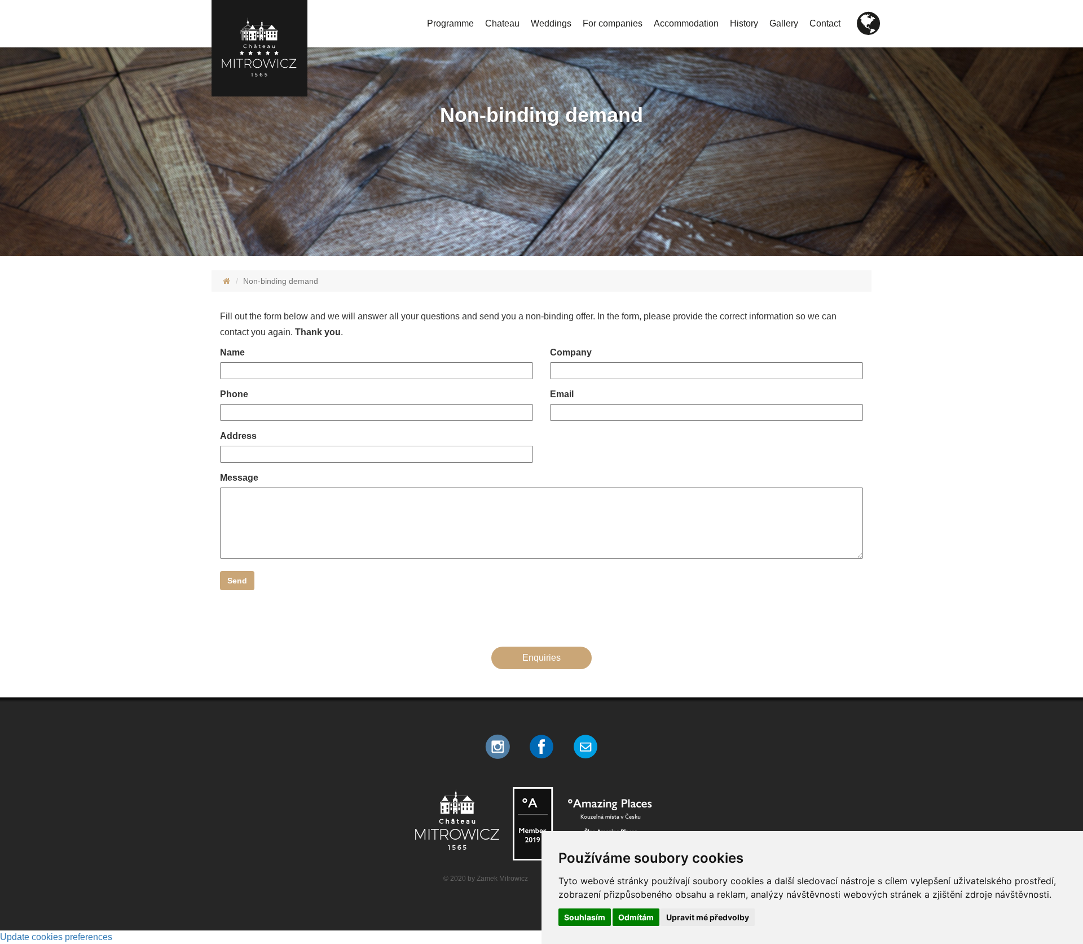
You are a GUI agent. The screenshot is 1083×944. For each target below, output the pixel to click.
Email (562, 394)
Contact (824, 23)
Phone (234, 394)
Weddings (551, 23)
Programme (450, 23)
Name (232, 352)
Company (571, 352)
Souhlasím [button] (584, 917)
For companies (612, 23)
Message (239, 477)
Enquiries (541, 657)
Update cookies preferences (56, 937)
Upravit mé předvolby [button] (707, 917)
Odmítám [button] (636, 917)
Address (238, 436)
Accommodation (686, 23)
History (744, 23)
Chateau (502, 23)
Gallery (783, 23)
